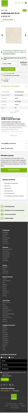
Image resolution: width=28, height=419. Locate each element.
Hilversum (5, 338)
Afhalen (4, 288)
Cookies (6, 405)
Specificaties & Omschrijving (10, 86)
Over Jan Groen (6, 302)
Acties (4, 304)
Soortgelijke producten (8, 143)
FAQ (3, 282)
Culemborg (5, 340)
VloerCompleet (6, 253)
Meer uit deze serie (7, 148)
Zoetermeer (5, 334)
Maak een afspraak (7, 249)
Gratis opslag (5, 256)
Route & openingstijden (8, 313)
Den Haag (5, 332)
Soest (3, 349)
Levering (4, 290)
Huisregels (5, 312)
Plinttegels (5, 241)
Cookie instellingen (15, 407)
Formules (4, 306)
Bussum (4, 346)
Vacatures (5, 321)
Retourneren (5, 292)
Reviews (4, 295)
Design (4, 269)
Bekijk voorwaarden (6, 375)
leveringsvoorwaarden (9, 54)
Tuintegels (5, 239)
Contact (4, 278)
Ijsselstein (5, 344)
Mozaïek (4, 236)
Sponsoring (5, 315)
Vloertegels (5, 234)
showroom (10, 124)
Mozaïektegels (6, 238)
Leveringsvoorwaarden (11, 403)
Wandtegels (5, 232)
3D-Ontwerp (5, 251)
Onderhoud (5, 273)
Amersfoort (5, 336)
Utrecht (4, 330)
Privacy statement (14, 405)
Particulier (4, 357)
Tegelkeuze (5, 267)
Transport (4, 258)
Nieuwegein (5, 342)
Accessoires (5, 243)
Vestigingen (5, 308)
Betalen (4, 286)
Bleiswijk (4, 327)
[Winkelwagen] (22, 3)
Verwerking (5, 260)
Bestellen (4, 284)
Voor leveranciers (6, 317)
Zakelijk (4, 319)
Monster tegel (5, 255)
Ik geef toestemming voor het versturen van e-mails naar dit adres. (14, 374)
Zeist (3, 347)
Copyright (23, 405)
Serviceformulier (6, 280)
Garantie (4, 293)
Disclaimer (21, 403)
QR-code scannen (7, 310)
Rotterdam (5, 329)
